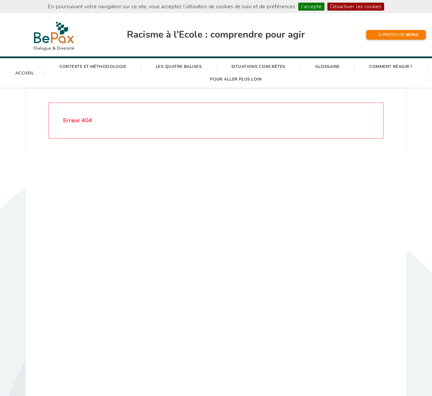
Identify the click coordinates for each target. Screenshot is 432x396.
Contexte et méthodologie (92, 66)
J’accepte (311, 6)
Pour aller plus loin (236, 79)
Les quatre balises (179, 66)
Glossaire (327, 66)
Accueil (24, 73)
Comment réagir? (390, 66)
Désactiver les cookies (355, 6)
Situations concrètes (258, 66)
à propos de (398, 35)
